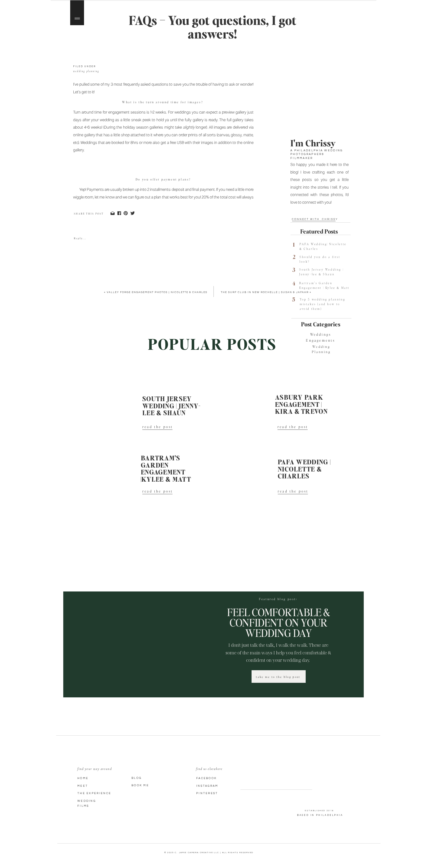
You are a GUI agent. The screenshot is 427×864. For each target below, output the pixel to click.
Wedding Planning (86, 71)
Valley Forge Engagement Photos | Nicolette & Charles (157, 292)
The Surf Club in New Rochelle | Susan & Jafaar (265, 292)
